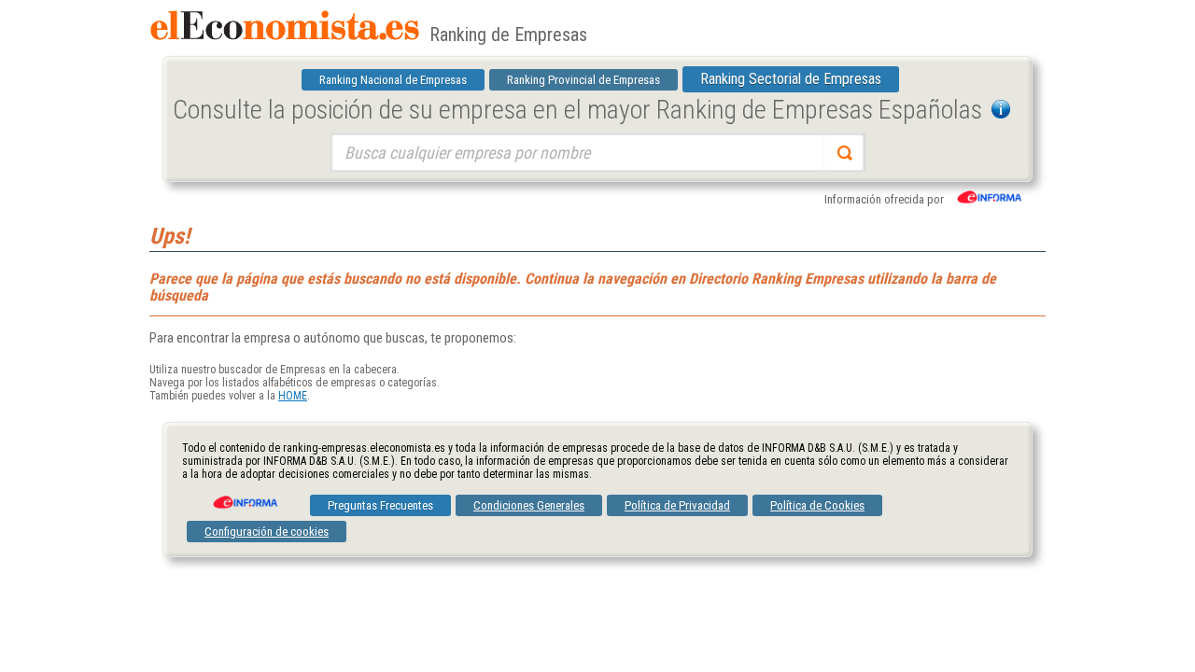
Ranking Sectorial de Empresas (790, 79)
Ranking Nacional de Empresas (393, 80)
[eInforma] (243, 495)
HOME (292, 395)
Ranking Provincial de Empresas (583, 80)
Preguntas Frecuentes (380, 505)
